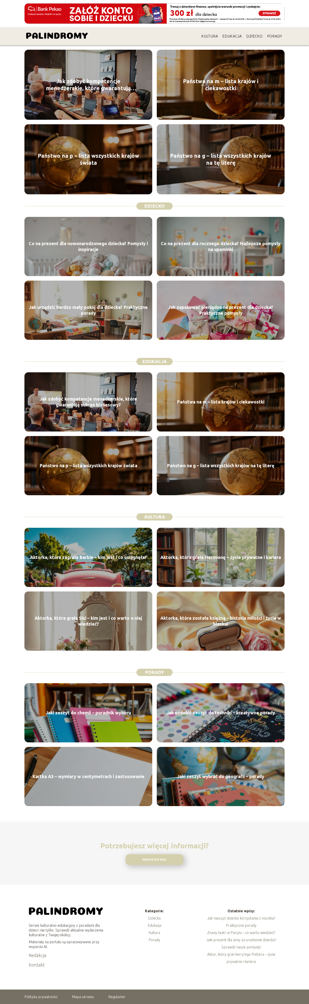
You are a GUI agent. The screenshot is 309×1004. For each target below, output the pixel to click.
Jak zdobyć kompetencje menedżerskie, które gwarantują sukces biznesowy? (88, 85)
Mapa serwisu (83, 997)
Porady (274, 36)
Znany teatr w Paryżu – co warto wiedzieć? (241, 933)
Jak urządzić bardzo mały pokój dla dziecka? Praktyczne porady (88, 310)
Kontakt (37, 964)
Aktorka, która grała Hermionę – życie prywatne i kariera (220, 557)
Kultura (209, 36)
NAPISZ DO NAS (154, 859)
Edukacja (232, 36)
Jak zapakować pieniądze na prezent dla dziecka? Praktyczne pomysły (220, 310)
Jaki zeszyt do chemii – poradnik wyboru (88, 712)
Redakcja (37, 955)
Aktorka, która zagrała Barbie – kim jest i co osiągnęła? (88, 557)
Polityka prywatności (40, 997)
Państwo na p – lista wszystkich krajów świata (88, 159)
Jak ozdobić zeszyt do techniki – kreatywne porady (220, 712)
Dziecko (254, 36)
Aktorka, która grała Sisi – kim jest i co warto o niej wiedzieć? (88, 620)
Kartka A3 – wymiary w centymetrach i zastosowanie (88, 776)
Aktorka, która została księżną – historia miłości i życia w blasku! (220, 620)
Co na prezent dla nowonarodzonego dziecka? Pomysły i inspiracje (88, 246)
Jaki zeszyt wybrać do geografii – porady (220, 776)
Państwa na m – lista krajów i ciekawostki (220, 84)
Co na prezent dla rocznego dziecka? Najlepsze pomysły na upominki (220, 246)
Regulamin (116, 997)
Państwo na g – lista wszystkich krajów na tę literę (220, 159)
